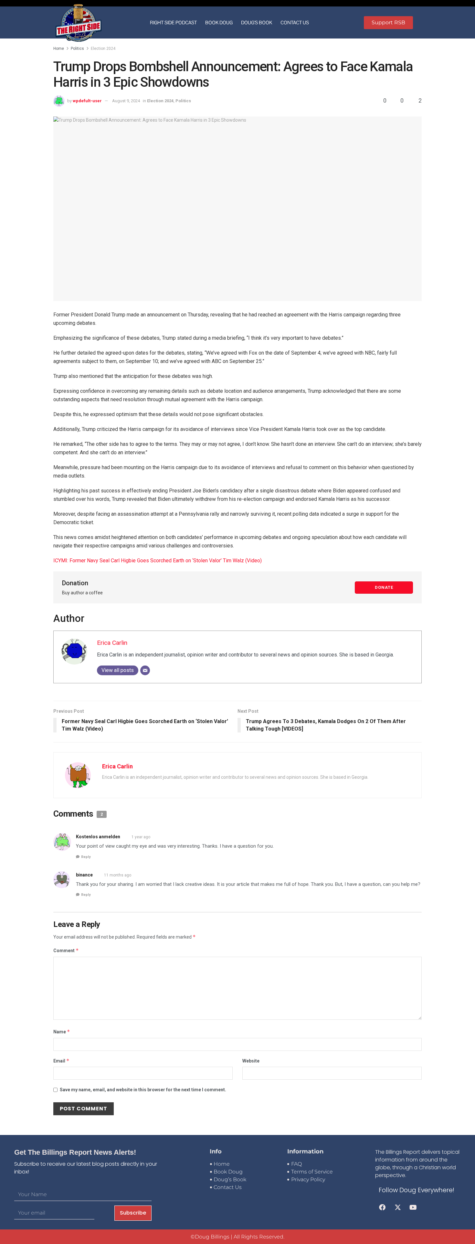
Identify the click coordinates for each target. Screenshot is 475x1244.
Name (61, 1032)
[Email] (145, 670)
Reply (86, 857)
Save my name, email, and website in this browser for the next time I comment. (143, 1089)
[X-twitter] (398, 1207)
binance (84, 874)
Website (250, 1060)
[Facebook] (382, 1207)
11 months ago (117, 875)
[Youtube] (413, 1207)
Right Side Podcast (173, 22)
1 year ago (141, 837)
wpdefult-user (87, 100)
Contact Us (294, 22)
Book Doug (219, 22)
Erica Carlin (112, 642)
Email (61, 1061)
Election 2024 (103, 48)
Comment (66, 950)
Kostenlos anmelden (98, 836)
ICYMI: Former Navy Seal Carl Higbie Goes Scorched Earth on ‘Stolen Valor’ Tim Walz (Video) (157, 560)
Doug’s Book (256, 22)
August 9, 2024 (126, 100)
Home (58, 48)
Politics (77, 48)
